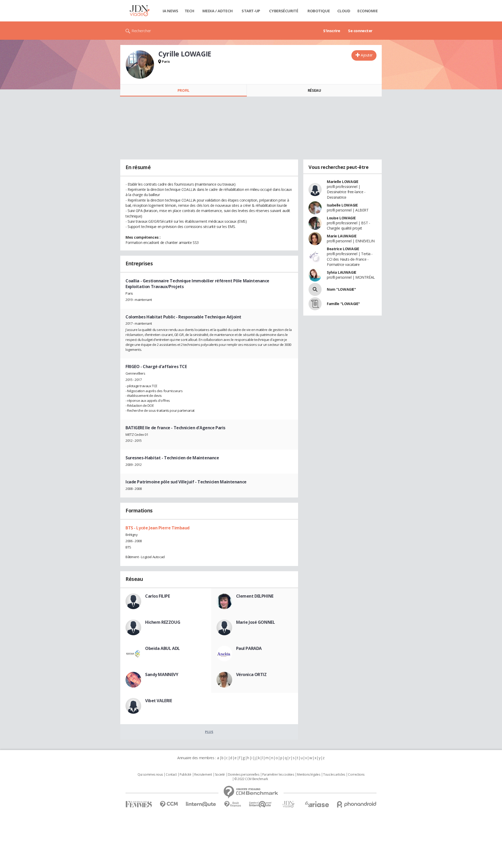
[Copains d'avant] (260, 804)
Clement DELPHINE (254, 596)
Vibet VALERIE (158, 700)
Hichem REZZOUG (162, 622)
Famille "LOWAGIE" (343, 303)
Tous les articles (334, 774)
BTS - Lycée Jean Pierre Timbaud (158, 528)
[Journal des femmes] (139, 804)
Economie (367, 10)
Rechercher (141, 30)
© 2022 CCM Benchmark (251, 779)
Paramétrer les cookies (278, 774)
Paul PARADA (249, 648)
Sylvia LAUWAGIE (341, 272)
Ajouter (367, 55)
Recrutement (203, 774)
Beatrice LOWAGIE (343, 248)
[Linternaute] (201, 804)
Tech (189, 10)
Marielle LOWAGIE (342, 181)
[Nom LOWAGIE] (315, 289)
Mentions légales (308, 774)
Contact (171, 774)
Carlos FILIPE (157, 596)
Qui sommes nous (150, 774)
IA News (170, 10)
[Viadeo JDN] (288, 804)
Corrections (356, 774)
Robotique (318, 10)
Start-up (251, 10)
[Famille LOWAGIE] (315, 303)
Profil (183, 90)
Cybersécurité (283, 10)
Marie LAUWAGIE (341, 235)
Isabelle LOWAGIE (342, 205)
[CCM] (169, 804)
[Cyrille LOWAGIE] (140, 64)
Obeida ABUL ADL (162, 648)
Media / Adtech (217, 10)
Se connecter (360, 30)
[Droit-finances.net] (232, 804)
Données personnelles (243, 774)
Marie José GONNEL (255, 622)
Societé (220, 774)
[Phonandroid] (356, 804)
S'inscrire (331, 30)
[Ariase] (317, 804)
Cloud (343, 10)
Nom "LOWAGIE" (341, 289)
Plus (209, 731)
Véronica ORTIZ (251, 674)
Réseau (314, 90)
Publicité (185, 774)
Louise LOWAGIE (341, 217)
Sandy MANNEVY (161, 674)
